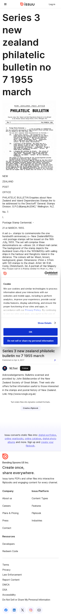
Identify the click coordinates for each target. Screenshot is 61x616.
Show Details (45, 323)
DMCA (5, 584)
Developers (8, 543)
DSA (4, 589)
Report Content (11, 579)
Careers (6, 505)
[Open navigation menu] (5, 4)
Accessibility (9, 594)
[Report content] (56, 360)
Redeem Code (10, 551)
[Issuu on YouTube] (39, 610)
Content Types (40, 498)
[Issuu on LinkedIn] (14, 610)
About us (7, 498)
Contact (6, 527)
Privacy (6, 569)
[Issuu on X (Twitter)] (22, 610)
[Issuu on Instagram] (30, 610)
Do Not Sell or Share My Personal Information (26, 599)
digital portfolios (47, 434)
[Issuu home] (27, 4)
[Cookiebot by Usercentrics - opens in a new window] (45, 273)
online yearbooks (14, 438)
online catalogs (33, 438)
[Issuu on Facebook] (5, 610)
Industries (37, 520)
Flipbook (36, 513)
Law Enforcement (12, 574)
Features (36, 505)
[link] (51, 4)
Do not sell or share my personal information (30, 340)
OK (30, 332)
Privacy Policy (33, 310)
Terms (5, 564)
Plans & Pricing (10, 513)
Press (5, 520)
